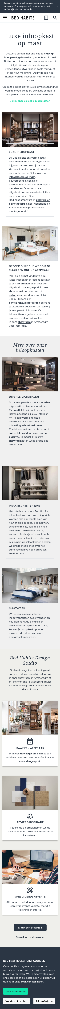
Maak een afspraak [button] (30, 927)
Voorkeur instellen (16, 1001)
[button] (46, 17)
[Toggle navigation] (5, 17)
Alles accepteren (15, 991)
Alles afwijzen (44, 1001)
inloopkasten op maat (22, 176)
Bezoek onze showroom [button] (30, 937)
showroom (24, 321)
